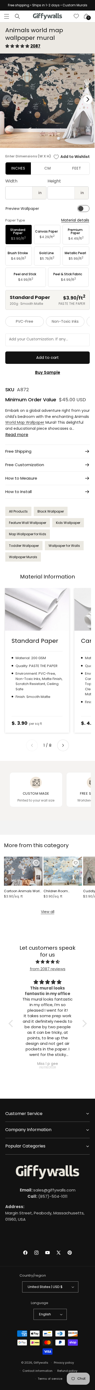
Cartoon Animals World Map (23, 891)
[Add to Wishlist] (36, 863)
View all (47, 911)
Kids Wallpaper (68, 522)
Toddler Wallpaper (24, 545)
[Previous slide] (32, 745)
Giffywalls (41, 1362)
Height (54, 181)
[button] (6, 16)
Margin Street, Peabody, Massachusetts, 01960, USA (44, 1213)
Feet (76, 168)
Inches (18, 168)
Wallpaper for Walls (64, 545)
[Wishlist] (76, 16)
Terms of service (50, 1379)
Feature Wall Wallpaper (27, 522)
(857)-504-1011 (47, 1196)
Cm (47, 168)
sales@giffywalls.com (47, 1190)
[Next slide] (63, 745)
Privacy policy (64, 1362)
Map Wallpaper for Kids (27, 534)
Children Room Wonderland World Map (63, 891)
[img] (47, 961)
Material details (75, 220)
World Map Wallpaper (24, 422)
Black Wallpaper (50, 511)
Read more (16, 435)
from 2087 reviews (47, 969)
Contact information (37, 1371)
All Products (18, 511)
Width (11, 181)
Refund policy (67, 1371)
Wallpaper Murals (23, 557)
